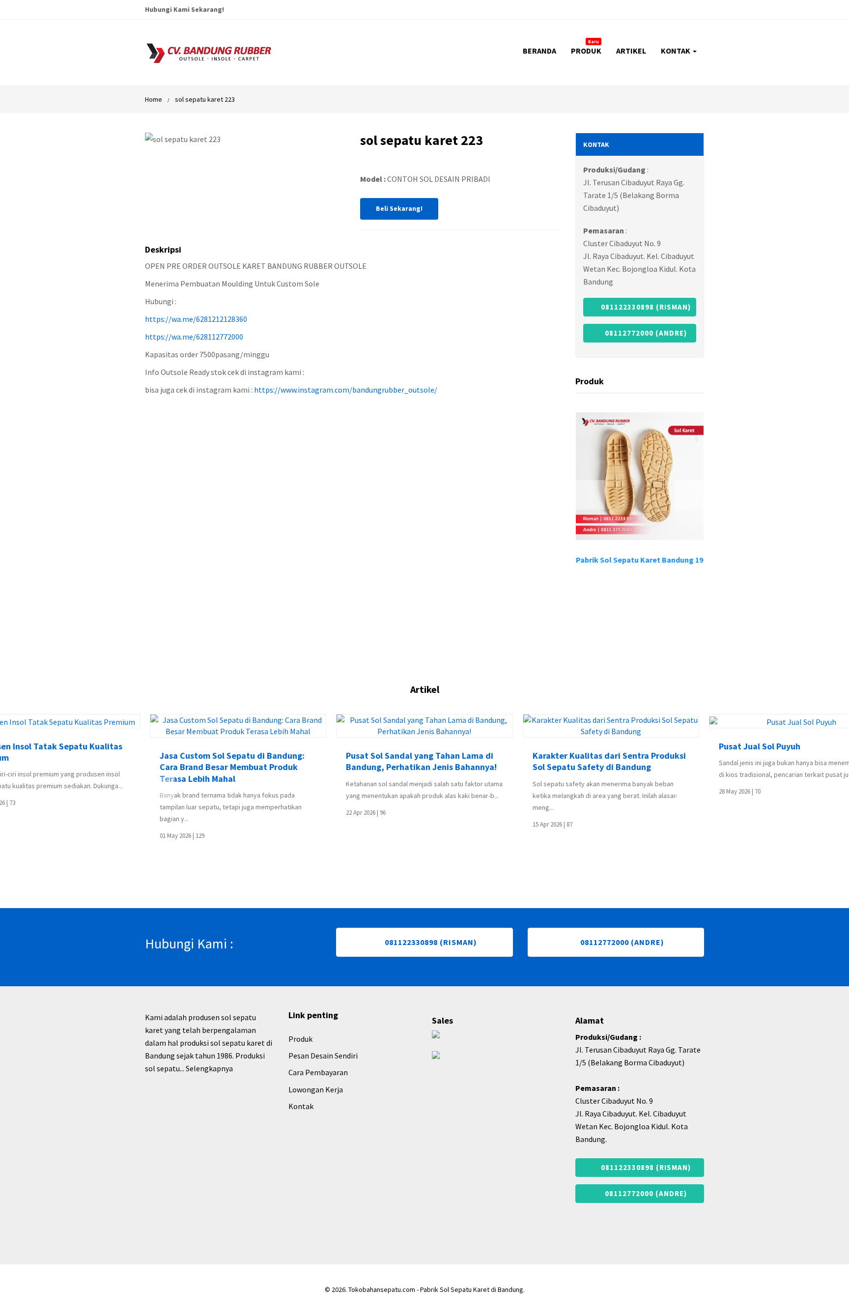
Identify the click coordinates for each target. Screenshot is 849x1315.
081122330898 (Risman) (645, 307)
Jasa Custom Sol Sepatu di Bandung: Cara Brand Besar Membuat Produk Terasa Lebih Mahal (232, 767)
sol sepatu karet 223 (205, 99)
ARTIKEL (631, 51)
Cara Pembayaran (318, 1072)
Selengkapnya (209, 1068)
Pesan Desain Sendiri (323, 1055)
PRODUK (586, 47)
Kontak (300, 1106)
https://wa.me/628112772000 (194, 337)
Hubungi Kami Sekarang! (184, 9)
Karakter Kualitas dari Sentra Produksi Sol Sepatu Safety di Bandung (609, 761)
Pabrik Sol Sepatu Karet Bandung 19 (639, 560)
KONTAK (676, 51)
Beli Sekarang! (399, 208)
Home (153, 99)
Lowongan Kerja (315, 1089)
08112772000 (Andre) (645, 333)
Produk (300, 1039)
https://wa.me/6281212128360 (196, 319)
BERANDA (539, 51)
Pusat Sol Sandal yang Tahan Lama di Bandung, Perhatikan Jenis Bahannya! (421, 761)
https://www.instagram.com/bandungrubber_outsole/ (345, 390)
